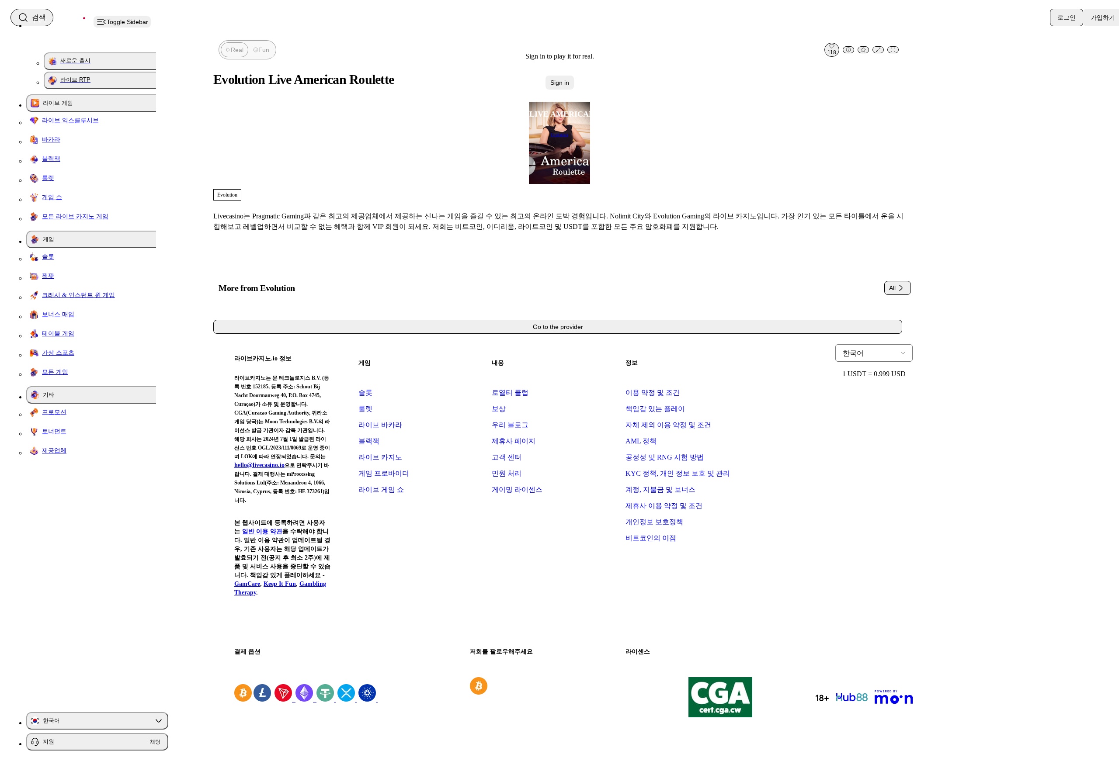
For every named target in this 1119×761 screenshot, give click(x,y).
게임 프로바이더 (383, 473)
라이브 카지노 (380, 457)
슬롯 (365, 392)
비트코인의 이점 (651, 538)
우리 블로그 (510, 425)
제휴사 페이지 (513, 441)
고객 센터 (506, 457)
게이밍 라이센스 (517, 489)
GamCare (247, 584)
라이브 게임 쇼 (381, 489)
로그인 (1066, 17)
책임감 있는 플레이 (655, 408)
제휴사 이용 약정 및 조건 (664, 505)
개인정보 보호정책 (654, 522)
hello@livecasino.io (259, 465)
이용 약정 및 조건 (653, 392)
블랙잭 (368, 441)
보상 (499, 408)
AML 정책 (641, 441)
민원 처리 (506, 473)
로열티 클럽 (510, 392)
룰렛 (365, 408)
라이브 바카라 (380, 425)
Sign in (559, 82)
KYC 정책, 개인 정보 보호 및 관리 (678, 473)
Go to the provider (558, 326)
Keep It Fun (280, 584)
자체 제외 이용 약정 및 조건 (668, 425)
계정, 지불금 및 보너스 (660, 489)
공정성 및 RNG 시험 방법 (665, 457)
